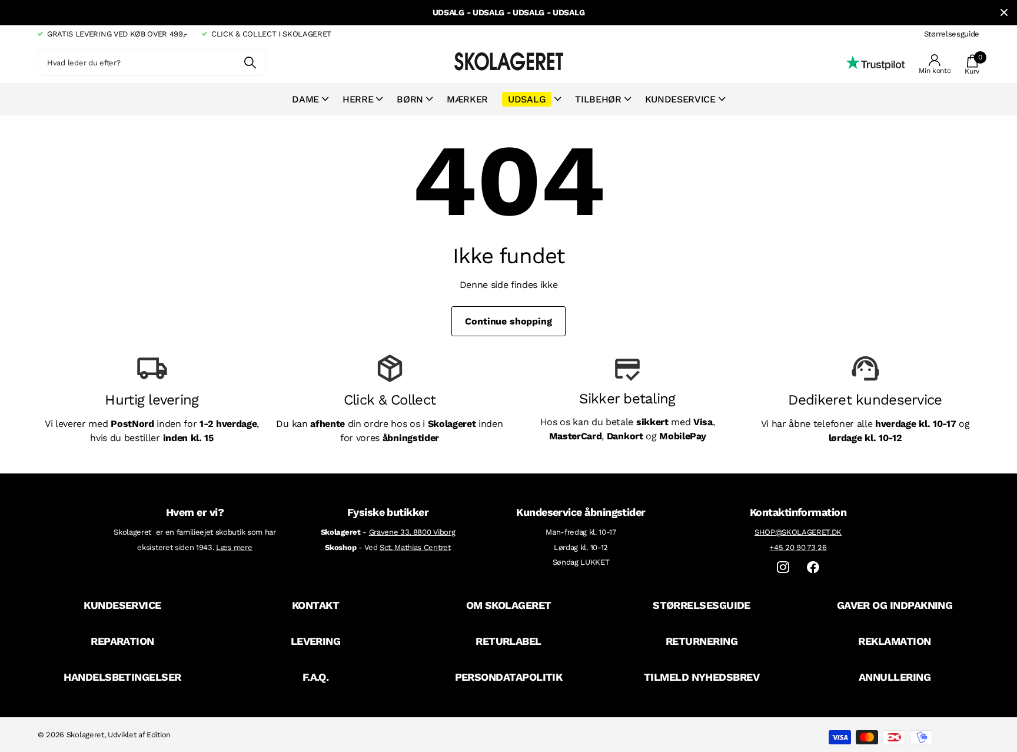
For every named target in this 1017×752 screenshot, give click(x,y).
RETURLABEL (508, 641)
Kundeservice (680, 99)
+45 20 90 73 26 (797, 547)
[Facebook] (813, 567)
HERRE (358, 99)
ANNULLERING (894, 677)
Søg (250, 62)
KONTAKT (315, 605)
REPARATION (122, 641)
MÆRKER (467, 99)
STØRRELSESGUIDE (701, 605)
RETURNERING (701, 641)
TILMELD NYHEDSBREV (701, 677)
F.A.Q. (316, 677)
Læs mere (234, 547)
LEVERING (316, 641)
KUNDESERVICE (122, 605)
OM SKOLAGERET (508, 605)
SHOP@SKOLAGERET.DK (798, 532)
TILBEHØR (598, 99)
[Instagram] (783, 567)
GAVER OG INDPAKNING (895, 605)
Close (1004, 12)
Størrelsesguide (951, 33)
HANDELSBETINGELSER (122, 677)
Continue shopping (508, 321)
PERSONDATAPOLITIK (509, 677)
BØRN (410, 99)
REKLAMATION (894, 641)
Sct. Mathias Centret (415, 547)
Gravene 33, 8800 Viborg (412, 532)
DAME (305, 99)
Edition (159, 734)
